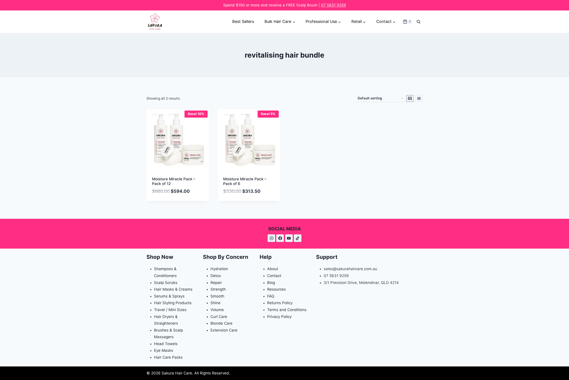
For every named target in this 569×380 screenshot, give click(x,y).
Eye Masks (163, 350)
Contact (274, 275)
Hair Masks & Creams (173, 289)
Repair (216, 282)
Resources (276, 289)
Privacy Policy (279, 316)
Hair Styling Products (173, 303)
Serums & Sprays (169, 296)
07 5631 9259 (333, 5)
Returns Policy (280, 303)
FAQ (270, 296)
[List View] (419, 98)
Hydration (219, 269)
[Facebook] (280, 238)
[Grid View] (409, 98)
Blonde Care (221, 323)
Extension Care (223, 330)
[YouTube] (289, 238)
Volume (217, 310)
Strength (218, 289)
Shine (215, 303)
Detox (215, 275)
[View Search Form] (419, 22)
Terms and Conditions (287, 310)
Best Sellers (243, 21)
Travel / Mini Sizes (170, 310)
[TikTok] (297, 238)
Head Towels (166, 344)
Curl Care (218, 316)
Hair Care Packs (168, 357)
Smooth (217, 296)
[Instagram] (271, 238)
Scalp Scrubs (165, 282)
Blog (271, 282)
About (272, 269)
